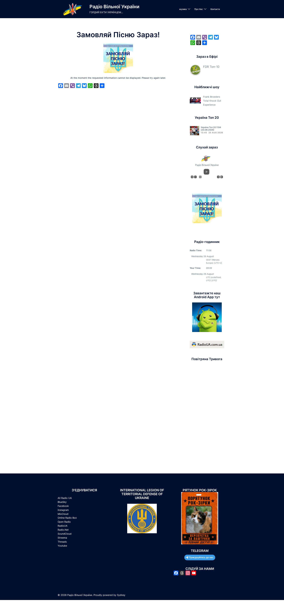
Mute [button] (192, 177)
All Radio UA (65, 497)
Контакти (215, 9)
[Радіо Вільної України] (72, 9)
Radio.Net (63, 529)
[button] (206, 172)
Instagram (63, 509)
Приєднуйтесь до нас (201, 557)
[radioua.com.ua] (207, 344)
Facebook (63, 505)
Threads (62, 541)
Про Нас (198, 9)
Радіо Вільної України (114, 6)
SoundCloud (64, 533)
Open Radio (64, 521)
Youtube (62, 545)
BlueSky (62, 501)
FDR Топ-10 (211, 67)
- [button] (195, 177)
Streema (62, 537)
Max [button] (221, 177)
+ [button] (218, 177)
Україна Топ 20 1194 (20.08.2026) (211, 128)
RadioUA (62, 525)
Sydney (121, 595)
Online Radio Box (67, 517)
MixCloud (63, 513)
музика (183, 9)
